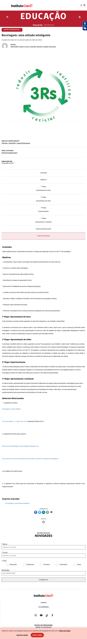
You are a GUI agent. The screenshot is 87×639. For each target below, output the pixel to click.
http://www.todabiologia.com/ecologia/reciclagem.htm (20, 446)
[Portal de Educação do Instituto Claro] (43, 598)
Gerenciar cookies (22, 635)
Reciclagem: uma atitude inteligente (18, 503)
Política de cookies (64, 631)
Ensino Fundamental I (9, 153)
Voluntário (63, 564)
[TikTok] (47, 615)
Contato (43, 603)
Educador (13, 564)
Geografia (12, 143)
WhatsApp (5, 570)
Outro (79, 564)
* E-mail (4, 553)
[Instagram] (35, 615)
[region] (43, 633)
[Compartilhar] (35, 512)
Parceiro (47, 564)
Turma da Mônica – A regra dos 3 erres (14, 421)
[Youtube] (41, 615)
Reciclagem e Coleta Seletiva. (11, 409)
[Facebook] (52, 615)
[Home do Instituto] (21, 5)
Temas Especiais (49, 25)
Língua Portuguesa (23, 143)
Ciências (5, 143)
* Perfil (4, 561)
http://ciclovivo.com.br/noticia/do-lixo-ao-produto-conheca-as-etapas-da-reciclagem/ (30, 459)
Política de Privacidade (43, 625)
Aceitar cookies (37, 635)
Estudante (30, 564)
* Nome (4, 544)
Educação (43, 17)
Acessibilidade (43, 607)
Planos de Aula (37, 25)
